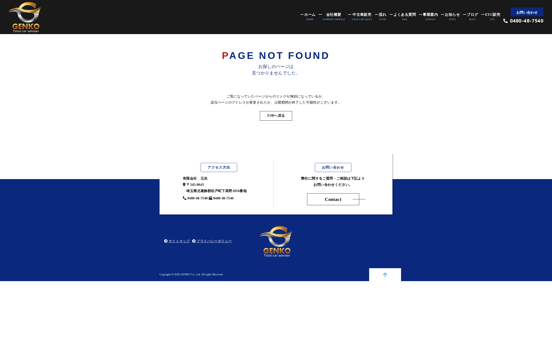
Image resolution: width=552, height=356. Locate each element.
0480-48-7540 (525, 21)
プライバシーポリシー (214, 241)
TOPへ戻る (276, 115)
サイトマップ (179, 241)
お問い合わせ (527, 12)
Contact (333, 199)
